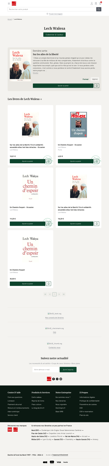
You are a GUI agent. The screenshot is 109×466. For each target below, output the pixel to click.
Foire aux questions (15, 397)
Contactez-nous (54, 347)
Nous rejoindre (61, 404)
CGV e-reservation (86, 411)
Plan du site (84, 415)
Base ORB (59, 411)
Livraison (11, 401)
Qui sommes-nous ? (63, 397)
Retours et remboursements (18, 408)
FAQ (54, 332)
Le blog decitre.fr (38, 408)
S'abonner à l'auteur (54, 34)
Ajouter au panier (63, 85)
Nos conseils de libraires (54, 318)
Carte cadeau (36, 397)
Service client (13, 415)
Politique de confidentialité (89, 401)
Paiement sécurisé (15, 404)
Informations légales (87, 397)
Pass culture (36, 404)
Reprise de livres (38, 401)
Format (85, 79)
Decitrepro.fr (60, 408)
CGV (81, 408)
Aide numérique (13, 411)
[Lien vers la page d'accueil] (14, 3)
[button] (66, 64)
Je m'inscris (68, 369)
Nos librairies (61, 401)
